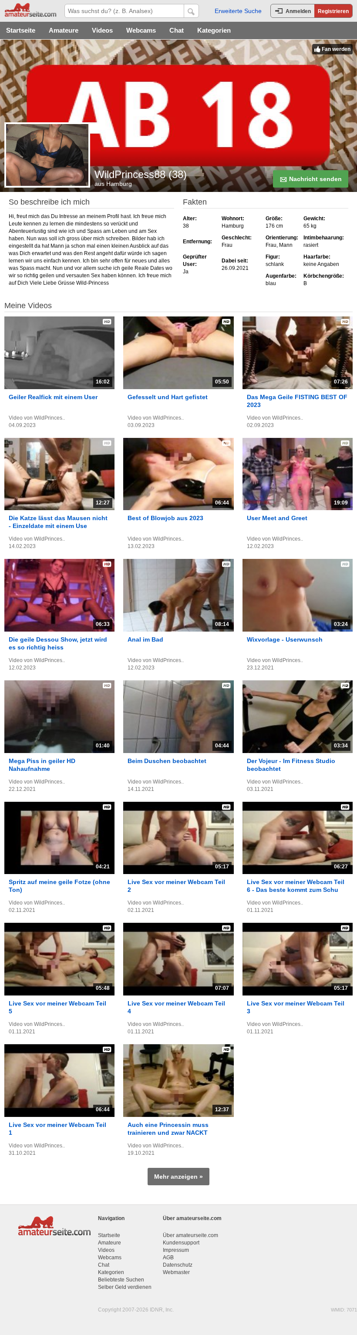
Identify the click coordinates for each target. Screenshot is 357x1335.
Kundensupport (181, 1243)
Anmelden (298, 11)
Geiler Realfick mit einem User (53, 396)
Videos (102, 30)
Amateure (63, 30)
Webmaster (176, 1272)
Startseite (20, 30)
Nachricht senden (314, 178)
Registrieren (333, 11)
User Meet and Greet (277, 517)
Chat (176, 30)
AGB (168, 1257)
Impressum (176, 1250)
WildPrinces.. (49, 418)
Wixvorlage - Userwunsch (285, 639)
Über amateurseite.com (190, 1235)
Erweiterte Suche (238, 10)
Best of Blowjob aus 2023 (165, 517)
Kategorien (214, 30)
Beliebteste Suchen (121, 1280)
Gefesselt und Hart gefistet (168, 396)
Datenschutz (177, 1265)
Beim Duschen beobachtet (167, 760)
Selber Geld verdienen (125, 1287)
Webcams (141, 30)
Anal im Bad (145, 639)
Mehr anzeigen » (178, 1176)
